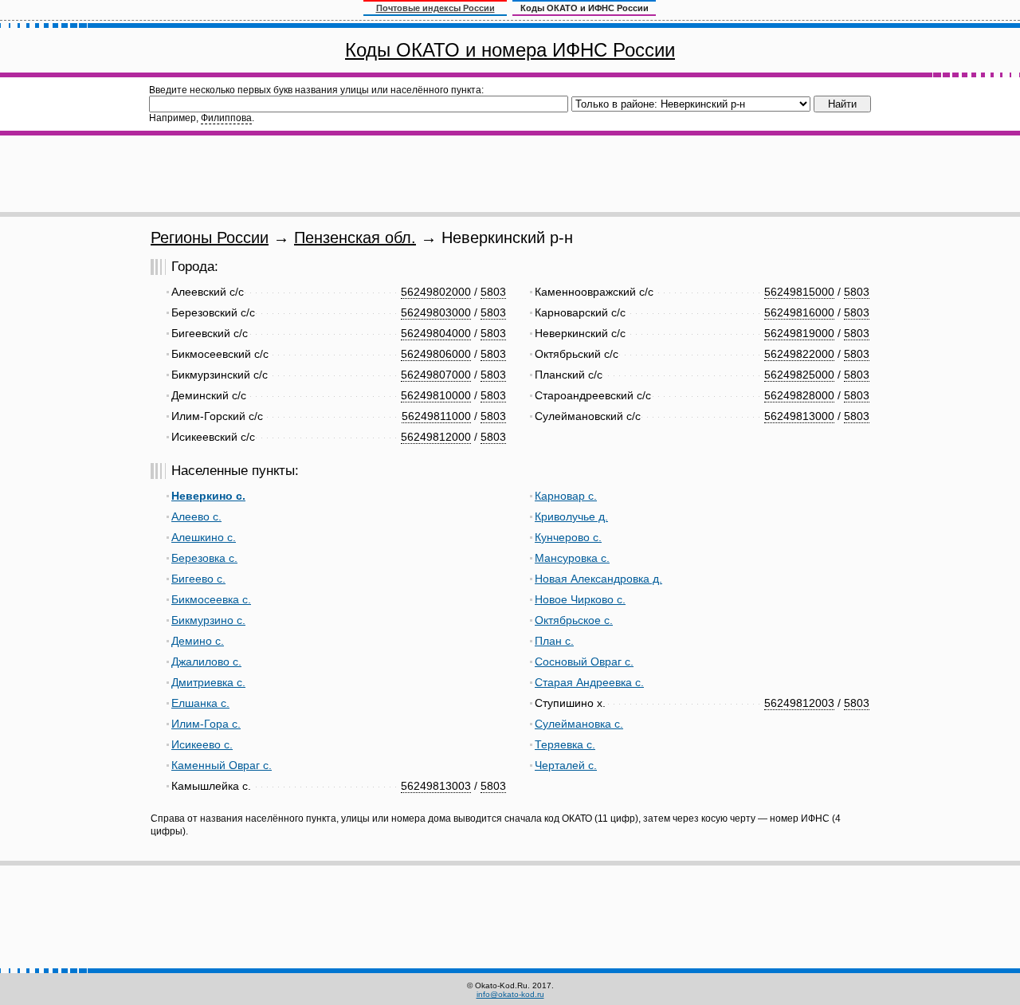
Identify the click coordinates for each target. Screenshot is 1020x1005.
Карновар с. (566, 495)
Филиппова (226, 118)
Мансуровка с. (572, 558)
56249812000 (436, 436)
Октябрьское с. (574, 620)
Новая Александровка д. (598, 578)
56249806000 (436, 353)
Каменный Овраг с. (221, 765)
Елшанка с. (200, 703)
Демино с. (197, 640)
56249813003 (436, 785)
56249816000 (799, 312)
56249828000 (799, 395)
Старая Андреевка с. (589, 682)
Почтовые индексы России (435, 8)
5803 (493, 291)
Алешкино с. (203, 537)
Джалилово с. (206, 661)
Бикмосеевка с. (211, 599)
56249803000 (436, 312)
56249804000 (436, 333)
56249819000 (799, 333)
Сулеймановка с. (579, 723)
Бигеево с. (198, 578)
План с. (554, 640)
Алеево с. (196, 516)
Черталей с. (566, 765)
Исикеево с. (202, 744)
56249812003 (799, 703)
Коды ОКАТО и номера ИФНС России (510, 50)
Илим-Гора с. (206, 723)
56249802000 (436, 291)
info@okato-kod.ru (510, 994)
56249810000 (436, 395)
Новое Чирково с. (580, 599)
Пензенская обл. (355, 237)
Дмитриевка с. (208, 682)
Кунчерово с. (568, 537)
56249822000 (799, 353)
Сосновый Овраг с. (584, 661)
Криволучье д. (571, 516)
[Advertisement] (510, 174)
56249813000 (799, 416)
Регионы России (210, 237)
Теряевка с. (565, 744)
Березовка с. (204, 558)
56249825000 (799, 374)
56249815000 (799, 291)
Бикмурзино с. (208, 620)
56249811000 (436, 416)
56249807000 (436, 374)
